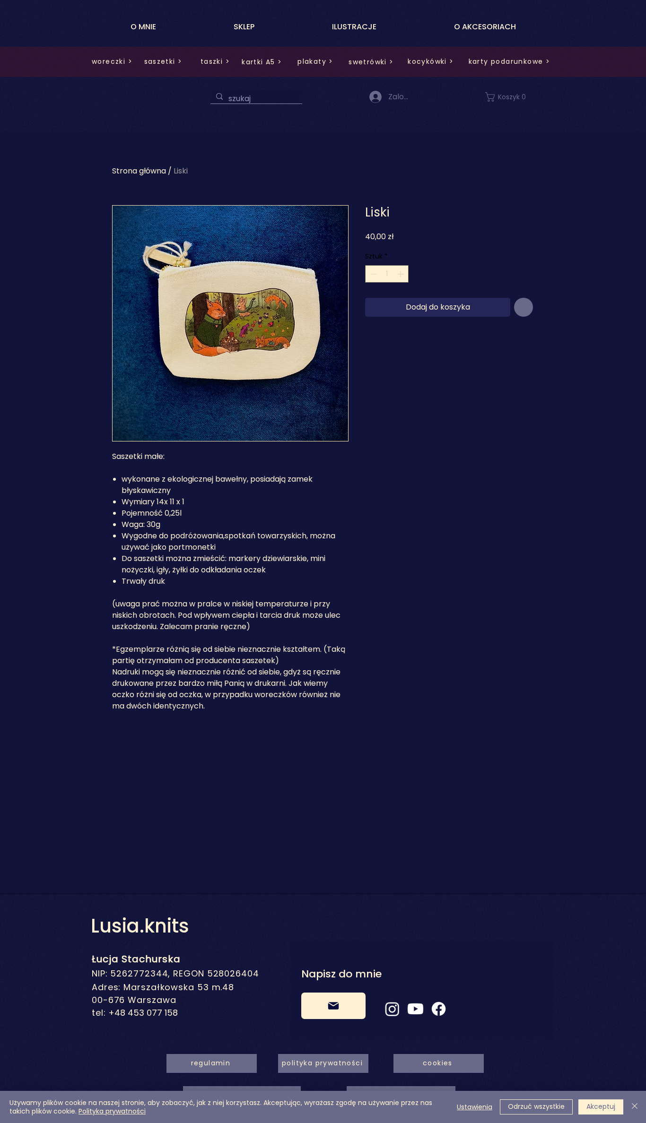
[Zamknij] (634, 1106)
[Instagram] (392, 1009)
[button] (511, 97)
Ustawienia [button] (474, 1107)
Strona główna (139, 170)
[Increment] (401, 274)
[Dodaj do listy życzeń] (523, 307)
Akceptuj (600, 1106)
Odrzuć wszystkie (536, 1106)
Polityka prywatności (112, 1111)
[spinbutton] (386, 274)
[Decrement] (372, 274)
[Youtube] (415, 1009)
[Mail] (333, 1006)
